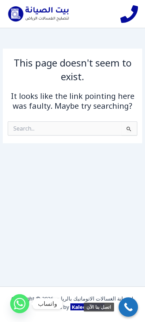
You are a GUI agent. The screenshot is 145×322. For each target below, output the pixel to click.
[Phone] (129, 14)
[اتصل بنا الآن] (128, 307)
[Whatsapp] (19, 303)
